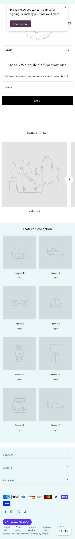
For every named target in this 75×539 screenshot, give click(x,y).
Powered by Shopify (39, 533)
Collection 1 (34, 211)
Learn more (20, 24)
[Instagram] (11, 512)
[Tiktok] (25, 512)
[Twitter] (18, 512)
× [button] (65, 7)
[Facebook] (5, 512)
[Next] (69, 179)
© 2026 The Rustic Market (15, 533)
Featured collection (37, 229)
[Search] (68, 49)
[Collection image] (34, 174)
